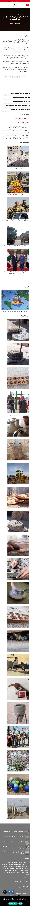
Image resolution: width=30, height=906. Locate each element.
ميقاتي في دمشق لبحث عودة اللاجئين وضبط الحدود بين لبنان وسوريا (15, 273)
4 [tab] (21, 311)
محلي (11, 15)
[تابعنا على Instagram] (9, 892)
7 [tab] (15, 311)
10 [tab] (10, 311)
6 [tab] (17, 311)
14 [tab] (3, 311)
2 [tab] (24, 311)
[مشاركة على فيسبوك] (22, 77)
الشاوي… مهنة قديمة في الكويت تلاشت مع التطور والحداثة (16, 131)
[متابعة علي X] (5, 892)
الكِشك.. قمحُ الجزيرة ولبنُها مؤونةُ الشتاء (13, 842)
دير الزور (16, 15)
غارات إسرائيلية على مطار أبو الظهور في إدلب (13, 832)
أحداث (19, 15)
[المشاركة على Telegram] (5, 77)
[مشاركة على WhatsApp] (24, 77)
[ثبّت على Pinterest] (13, 77)
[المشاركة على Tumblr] (8, 77)
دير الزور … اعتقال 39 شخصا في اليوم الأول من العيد (15, 220)
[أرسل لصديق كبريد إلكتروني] (16, 77)
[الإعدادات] (28, 901)
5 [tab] (19, 311)
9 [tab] (12, 311)
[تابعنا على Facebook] (13, 892)
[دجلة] (15, 5)
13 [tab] (5, 311)
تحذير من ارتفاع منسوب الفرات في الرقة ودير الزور (13, 852)
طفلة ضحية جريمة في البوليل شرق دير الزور (17, 138)
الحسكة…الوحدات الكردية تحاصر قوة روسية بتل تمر (15, 246)
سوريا (13, 15)
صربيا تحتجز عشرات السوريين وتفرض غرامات (17, 135)
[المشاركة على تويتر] (19, 77)
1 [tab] (26, 311)
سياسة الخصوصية (13, 903)
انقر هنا (27, 878)
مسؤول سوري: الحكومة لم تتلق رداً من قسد (17, 127)
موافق (20, 903)
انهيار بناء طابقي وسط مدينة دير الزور (15, 168)
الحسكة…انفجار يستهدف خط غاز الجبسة (13, 836)
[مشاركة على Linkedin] (11, 77)
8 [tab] (14, 311)
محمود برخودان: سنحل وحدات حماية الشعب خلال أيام (12, 847)
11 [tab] (8, 311)
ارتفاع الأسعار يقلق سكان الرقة (15, 194)
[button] (27, 5)
